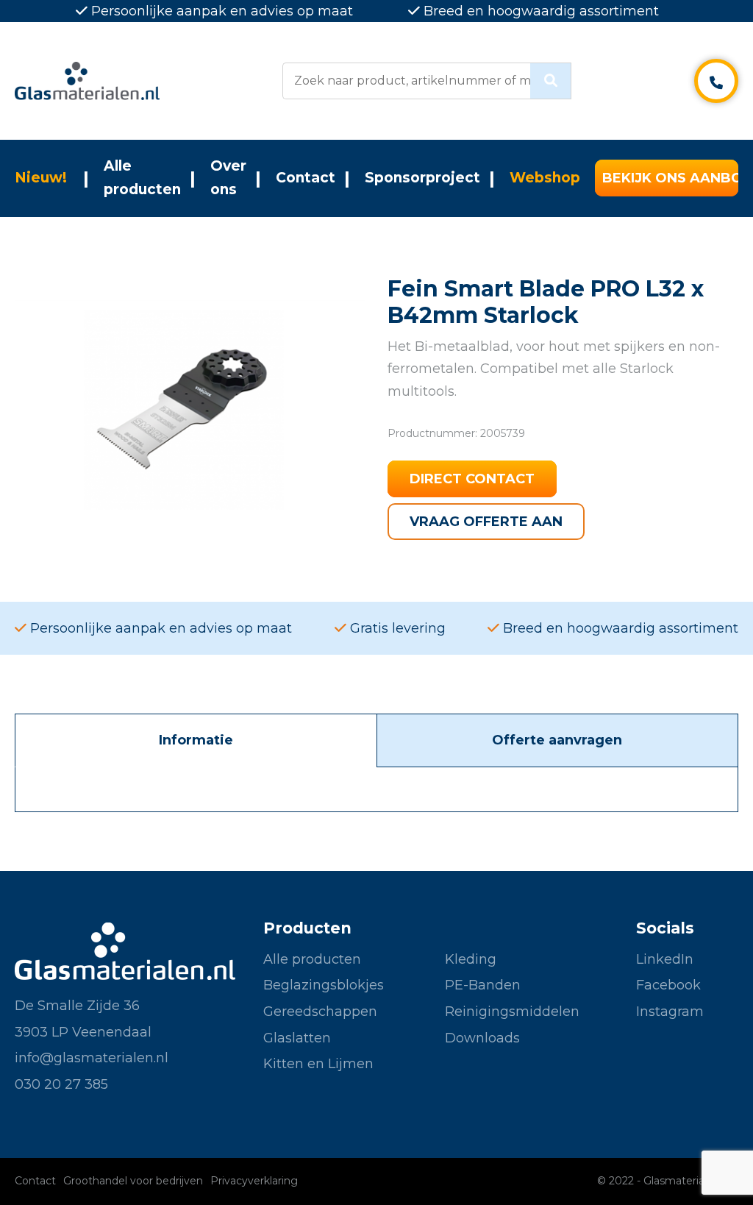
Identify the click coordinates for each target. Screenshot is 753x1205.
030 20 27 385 (61, 1084)
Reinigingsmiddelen (512, 1011)
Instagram (670, 1011)
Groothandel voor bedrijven (133, 1180)
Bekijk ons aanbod (670, 178)
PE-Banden (483, 985)
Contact (305, 177)
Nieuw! (41, 177)
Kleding (470, 959)
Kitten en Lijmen (318, 1064)
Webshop (545, 177)
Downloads (482, 1038)
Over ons (228, 177)
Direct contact (472, 479)
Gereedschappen (320, 1011)
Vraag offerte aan (486, 521)
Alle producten (142, 177)
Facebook (668, 985)
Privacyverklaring (254, 1180)
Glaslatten (297, 1038)
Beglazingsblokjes (323, 985)
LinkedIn (664, 959)
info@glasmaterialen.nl (91, 1058)
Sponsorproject (422, 177)
